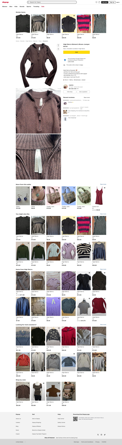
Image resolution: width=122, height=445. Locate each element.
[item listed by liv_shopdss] (38, 225)
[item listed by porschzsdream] (53, 361)
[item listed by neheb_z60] (23, 225)
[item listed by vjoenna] (23, 306)
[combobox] (52, 2)
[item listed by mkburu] (69, 280)
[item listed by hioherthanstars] (99, 251)
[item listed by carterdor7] (38, 251)
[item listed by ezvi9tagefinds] (23, 391)
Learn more (71, 61)
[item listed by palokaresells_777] (38, 336)
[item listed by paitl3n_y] (99, 306)
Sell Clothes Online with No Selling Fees (67, 437)
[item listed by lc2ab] (23, 280)
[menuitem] (4, 7)
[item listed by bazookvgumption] (99, 225)
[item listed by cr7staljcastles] (53, 306)
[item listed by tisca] (38, 306)
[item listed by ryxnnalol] (69, 251)
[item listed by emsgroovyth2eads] (69, 391)
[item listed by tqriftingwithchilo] (69, 361)
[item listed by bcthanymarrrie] (23, 361)
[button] (79, 88)
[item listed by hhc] (69, 225)
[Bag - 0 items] (99, 2)
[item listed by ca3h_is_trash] (23, 336)
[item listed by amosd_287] (69, 336)
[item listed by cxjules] (23, 195)
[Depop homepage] (5, 2)
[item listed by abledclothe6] (99, 280)
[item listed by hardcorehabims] (84, 306)
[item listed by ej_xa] (38, 361)
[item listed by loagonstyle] (38, 391)
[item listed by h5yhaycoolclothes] (84, 336)
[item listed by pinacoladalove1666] (84, 280)
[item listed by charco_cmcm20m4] (53, 251)
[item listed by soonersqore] (53, 391)
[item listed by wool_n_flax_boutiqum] (84, 361)
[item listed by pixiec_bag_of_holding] (53, 336)
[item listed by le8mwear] (69, 306)
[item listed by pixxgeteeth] (84, 251)
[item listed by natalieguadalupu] (53, 225)
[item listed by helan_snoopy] (53, 280)
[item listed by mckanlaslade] (84, 225)
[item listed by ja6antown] (99, 361)
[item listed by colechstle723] (99, 336)
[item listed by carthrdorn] (23, 251)
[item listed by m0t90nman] (38, 280)
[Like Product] (28, 16)
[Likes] (96, 2)
